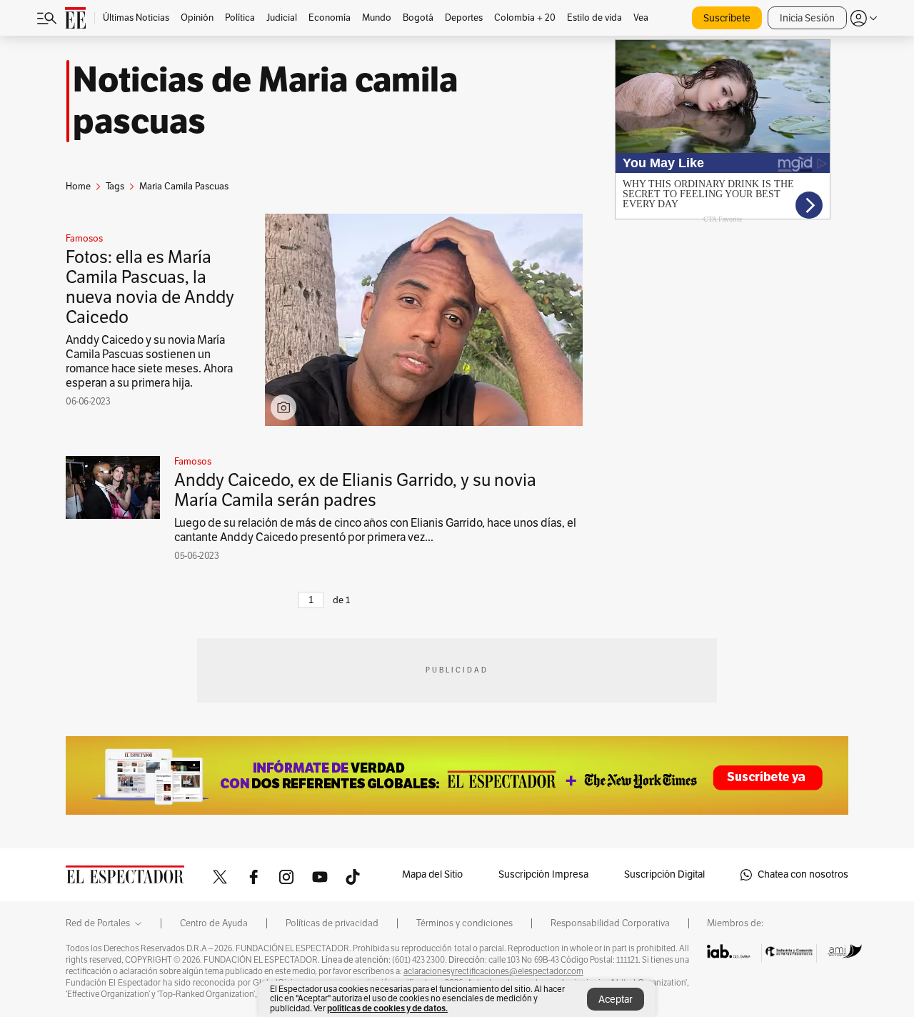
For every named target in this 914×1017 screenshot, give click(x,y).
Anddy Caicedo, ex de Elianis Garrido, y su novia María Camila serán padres (355, 490)
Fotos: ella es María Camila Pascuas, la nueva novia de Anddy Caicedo (150, 287)
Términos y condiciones (464, 923)
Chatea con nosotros (803, 874)
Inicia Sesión (807, 18)
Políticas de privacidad (332, 923)
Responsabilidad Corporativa (610, 923)
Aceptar (615, 999)
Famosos (84, 238)
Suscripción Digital (664, 874)
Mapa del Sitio (432, 874)
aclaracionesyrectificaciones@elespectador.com (493, 971)
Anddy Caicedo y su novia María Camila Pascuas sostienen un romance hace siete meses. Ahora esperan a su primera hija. (149, 361)
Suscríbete (726, 18)
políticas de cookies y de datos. (387, 1008)
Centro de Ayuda (214, 923)
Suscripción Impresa (543, 874)
